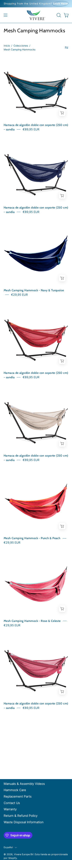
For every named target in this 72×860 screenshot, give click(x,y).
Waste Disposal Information (24, 822)
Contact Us (12, 803)
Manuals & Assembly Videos (24, 784)
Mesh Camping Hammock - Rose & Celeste (32, 621)
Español (8, 847)
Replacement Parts (18, 796)
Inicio (7, 45)
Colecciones (20, 45)
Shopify (12, 858)
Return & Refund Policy (20, 816)
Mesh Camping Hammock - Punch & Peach (32, 538)
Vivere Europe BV (23, 854)
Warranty (10, 809)
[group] (36, 3)
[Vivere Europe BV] (36, 15)
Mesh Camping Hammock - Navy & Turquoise (34, 290)
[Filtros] (66, 47)
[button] (58, 15)
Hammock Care (15, 790)
